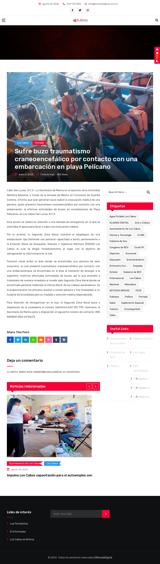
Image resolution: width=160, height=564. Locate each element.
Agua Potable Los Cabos (123, 216)
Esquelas (138, 265)
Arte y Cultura (142, 222)
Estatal (113, 272)
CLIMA (140, 235)
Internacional (117, 278)
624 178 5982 (74, 4)
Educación (115, 259)
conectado (39, 371)
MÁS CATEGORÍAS (140, 368)
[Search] (156, 20)
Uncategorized (132, 309)
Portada (143, 296)
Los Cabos (135, 278)
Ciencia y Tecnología (120, 235)
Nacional (114, 284)
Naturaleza (130, 284)
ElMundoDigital (103, 557)
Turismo (114, 309)
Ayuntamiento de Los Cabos (125, 228)
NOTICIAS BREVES (120, 290)
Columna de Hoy (118, 241)
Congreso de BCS (119, 247)
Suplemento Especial (132, 302)
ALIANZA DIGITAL (119, 222)
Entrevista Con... (118, 265)
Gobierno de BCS (132, 272)
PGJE (138, 290)
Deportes (115, 253)
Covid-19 (139, 247)
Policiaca (114, 296)
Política (129, 296)
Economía (131, 253)
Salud (112, 302)
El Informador (18, 531)
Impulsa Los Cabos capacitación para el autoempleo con (49, 475)
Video (113, 315)
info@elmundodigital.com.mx (103, 4)
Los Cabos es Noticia (22, 539)
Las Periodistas (19, 523)
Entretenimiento (135, 259)
